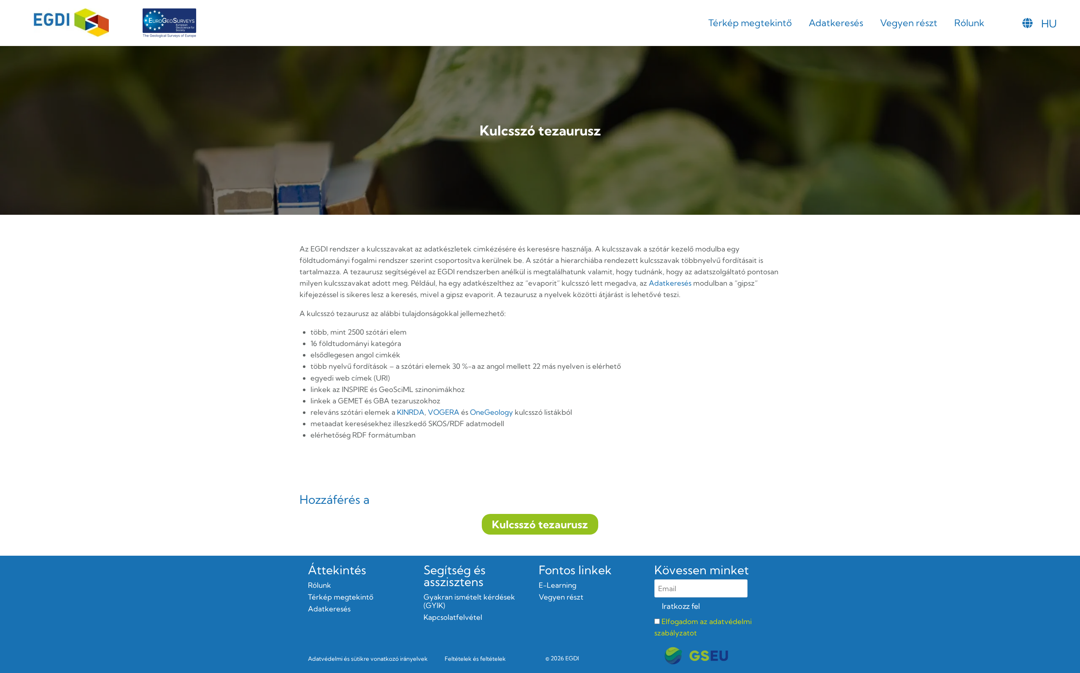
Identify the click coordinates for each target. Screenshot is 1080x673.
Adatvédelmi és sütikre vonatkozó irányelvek (368, 658)
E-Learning (557, 585)
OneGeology (491, 412)
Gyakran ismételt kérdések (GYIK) (469, 601)
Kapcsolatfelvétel (453, 617)
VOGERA (443, 412)
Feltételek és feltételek (475, 658)
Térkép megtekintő (750, 23)
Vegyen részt (908, 23)
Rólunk (969, 23)
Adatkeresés (836, 23)
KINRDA (410, 412)
